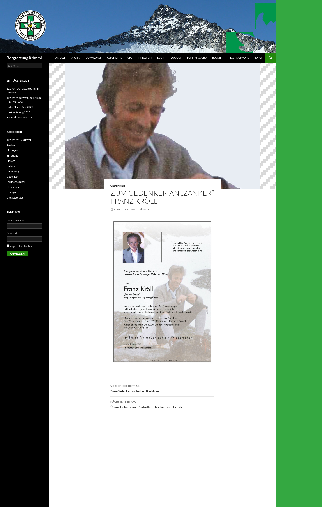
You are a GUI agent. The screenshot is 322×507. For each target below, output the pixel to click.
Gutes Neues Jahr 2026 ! (20, 107)
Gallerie (11, 166)
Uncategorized (15, 197)
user (146, 209)
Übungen (12, 192)
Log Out (176, 57)
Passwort (12, 233)
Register (217, 57)
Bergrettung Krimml (24, 57)
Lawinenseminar (16, 181)
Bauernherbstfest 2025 (20, 117)
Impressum (145, 57)
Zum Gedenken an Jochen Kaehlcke (134, 388)
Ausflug (11, 145)
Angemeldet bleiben (21, 246)
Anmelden (17, 253)
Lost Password (197, 57)
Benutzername (15, 220)
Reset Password (239, 57)
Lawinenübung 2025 (18, 112)
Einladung (12, 155)
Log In (161, 57)
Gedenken (117, 185)
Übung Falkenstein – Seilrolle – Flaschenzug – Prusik (146, 404)
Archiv (75, 57)
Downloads (93, 57)
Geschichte (114, 57)
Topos (259, 57)
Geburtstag (13, 171)
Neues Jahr (13, 187)
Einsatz (11, 160)
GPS (129, 57)
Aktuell (60, 57)
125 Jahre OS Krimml (19, 139)
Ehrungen (12, 150)
